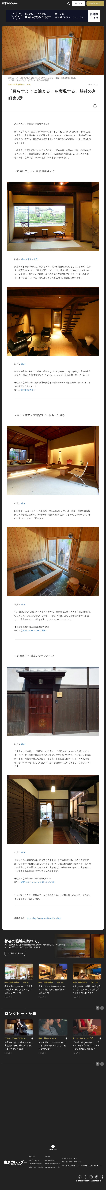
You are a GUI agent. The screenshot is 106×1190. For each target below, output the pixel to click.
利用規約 (47, 1156)
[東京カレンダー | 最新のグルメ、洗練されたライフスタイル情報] (10, 3)
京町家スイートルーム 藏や (33, 630)
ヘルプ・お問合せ (34, 1160)
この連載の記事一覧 (15, 953)
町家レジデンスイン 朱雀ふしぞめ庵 (37, 882)
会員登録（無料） (95, 3)
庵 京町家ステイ (28, 389)
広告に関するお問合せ (35, 1163)
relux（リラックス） (30, 258)
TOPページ (32, 1156)
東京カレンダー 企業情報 (36, 1167)
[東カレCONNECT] (53, 16)
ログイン (78, 4)
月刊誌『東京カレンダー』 (70, 1158)
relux (23, 363)
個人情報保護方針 (50, 1160)
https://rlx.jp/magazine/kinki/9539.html (44, 918)
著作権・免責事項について (52, 1163)
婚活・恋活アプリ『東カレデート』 (72, 1161)
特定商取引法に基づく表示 (52, 1167)
